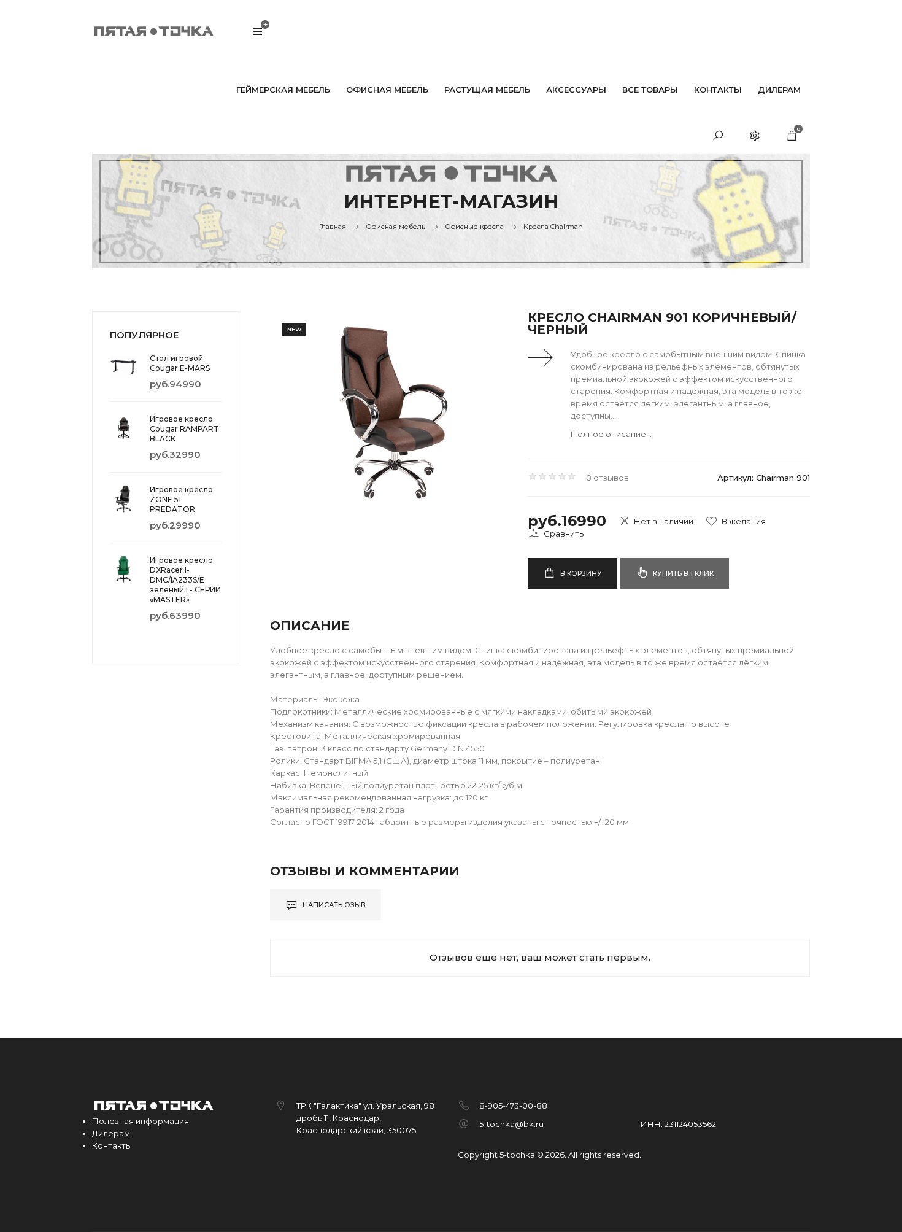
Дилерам (111, 1133)
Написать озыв (333, 905)
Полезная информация (140, 1121)
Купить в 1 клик (682, 573)
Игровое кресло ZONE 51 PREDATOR (181, 499)
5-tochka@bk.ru (511, 1124)
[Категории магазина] (257, 32)
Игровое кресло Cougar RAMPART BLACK (184, 428)
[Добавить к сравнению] (556, 533)
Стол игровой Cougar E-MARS (180, 363)
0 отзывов (607, 477)
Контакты (112, 1145)
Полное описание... (611, 434)
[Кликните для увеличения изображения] (389, 409)
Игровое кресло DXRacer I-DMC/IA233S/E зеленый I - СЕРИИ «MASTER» (185, 580)
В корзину (580, 573)
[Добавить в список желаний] (736, 521)
